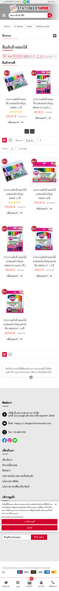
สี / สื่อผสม (19, 26)
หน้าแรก (7, 26)
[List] (10, 140)
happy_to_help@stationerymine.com (33, 423)
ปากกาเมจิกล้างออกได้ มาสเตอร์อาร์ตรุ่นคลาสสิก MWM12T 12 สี (44, 261)
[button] (22, 122)
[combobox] (27, 15)
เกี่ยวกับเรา (51, 2)
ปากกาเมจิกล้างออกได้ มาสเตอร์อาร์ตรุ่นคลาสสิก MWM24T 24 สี (14, 324)
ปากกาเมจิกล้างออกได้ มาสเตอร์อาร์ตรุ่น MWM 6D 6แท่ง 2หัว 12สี (43, 103)
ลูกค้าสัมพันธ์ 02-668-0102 (14, 1)
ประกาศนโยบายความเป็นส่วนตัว (12, 517)
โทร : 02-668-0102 (17, 432)
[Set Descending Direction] (40, 140)
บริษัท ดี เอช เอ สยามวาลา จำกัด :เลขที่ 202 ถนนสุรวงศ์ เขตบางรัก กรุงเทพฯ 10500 (31, 414)
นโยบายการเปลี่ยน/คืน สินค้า (16, 486)
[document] (29, 516)
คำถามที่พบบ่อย (9, 465)
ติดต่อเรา (6, 470)
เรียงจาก (19, 140)
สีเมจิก (29, 26)
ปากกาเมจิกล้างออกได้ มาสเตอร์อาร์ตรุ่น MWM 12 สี (16, 103)
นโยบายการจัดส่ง (10, 481)
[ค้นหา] (49, 15)
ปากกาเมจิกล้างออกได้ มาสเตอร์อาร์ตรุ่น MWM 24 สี (44, 194)
